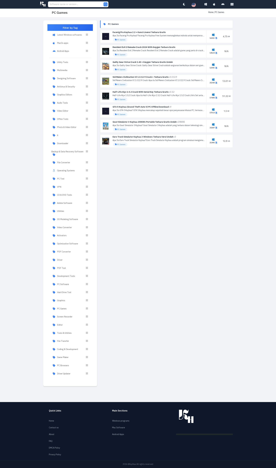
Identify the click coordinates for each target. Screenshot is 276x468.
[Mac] (214, 4)
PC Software (63, 284)
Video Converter (64, 227)
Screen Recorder (64, 316)
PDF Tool (61, 268)
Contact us (54, 427)
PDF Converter (64, 251)
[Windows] (205, 4)
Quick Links (55, 410)
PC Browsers (63, 365)
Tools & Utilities (64, 333)
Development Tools (66, 276)
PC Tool (60, 178)
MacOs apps (62, 43)
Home (210, 12)
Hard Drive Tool (64, 292)
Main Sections (120, 410)
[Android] (223, 4)
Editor (60, 324)
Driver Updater (63, 373)
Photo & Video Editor (66, 127)
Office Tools (62, 119)
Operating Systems (66, 170)
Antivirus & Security (66, 86)
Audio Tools (62, 102)
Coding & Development (67, 349)
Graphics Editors (64, 94)
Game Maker (63, 357)
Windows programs (120, 420)
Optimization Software (67, 243)
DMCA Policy (54, 447)
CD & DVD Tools (64, 194)
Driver (60, 259)
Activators (62, 235)
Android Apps (63, 51)
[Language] (195, 5)
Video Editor (62, 110)
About (51, 434)
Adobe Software (64, 203)
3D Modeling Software (67, 219)
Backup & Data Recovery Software (67, 151)
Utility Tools (62, 62)
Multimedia (62, 70)
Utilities (60, 211)
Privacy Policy (55, 454)
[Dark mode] (184, 4)
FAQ (50, 441)
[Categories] (232, 4)
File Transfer (63, 341)
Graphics (61, 300)
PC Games (62, 308)
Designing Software (66, 78)
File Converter (63, 162)
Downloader (62, 143)
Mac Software (118, 427)
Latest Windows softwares (69, 34)
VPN (59, 186)
